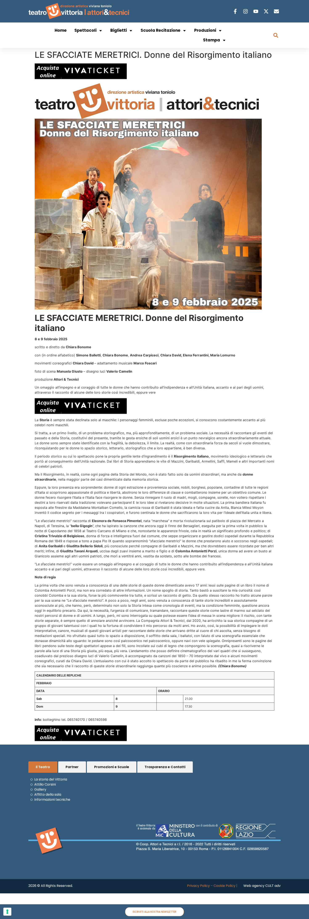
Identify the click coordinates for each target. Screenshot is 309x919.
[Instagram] (246, 11)
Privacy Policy (198, 885)
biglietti (118, 30)
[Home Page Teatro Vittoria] (79, 11)
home (61, 30)
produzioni (205, 30)
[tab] (42, 767)
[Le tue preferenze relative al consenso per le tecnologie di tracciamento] (7, 912)
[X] (266, 11)
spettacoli (85, 30)
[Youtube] (256, 11)
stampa (211, 40)
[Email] (277, 11)
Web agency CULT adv (262, 885)
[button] (276, 35)
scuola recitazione (160, 30)
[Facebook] (235, 11)
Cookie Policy (224, 885)
